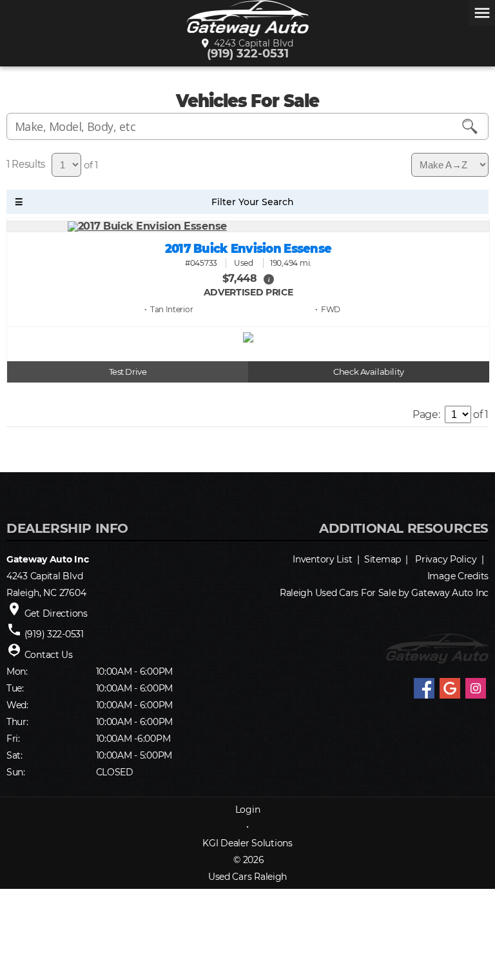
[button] (269, 279)
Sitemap (382, 559)
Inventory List (322, 559)
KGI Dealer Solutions (247, 843)
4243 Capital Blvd (251, 43)
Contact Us (48, 655)
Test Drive (128, 372)
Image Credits (458, 576)
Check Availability (368, 372)
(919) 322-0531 (248, 53)
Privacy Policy (445, 559)
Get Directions (56, 613)
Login (247, 809)
